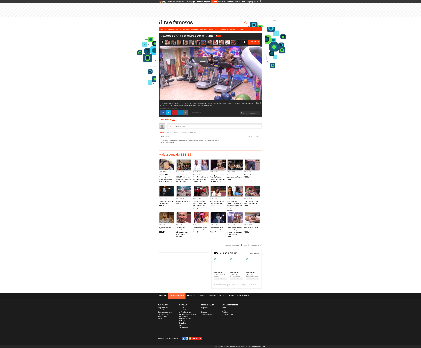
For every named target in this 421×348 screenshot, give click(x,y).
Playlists (225, 312)
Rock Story (182, 323)
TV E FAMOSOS (163, 305)
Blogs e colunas (174, 29)
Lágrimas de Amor (185, 318)
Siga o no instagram (249, 113)
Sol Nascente (183, 327)
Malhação (182, 321)
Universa (221, 2)
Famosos (230, 2)
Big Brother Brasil (163, 314)
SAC (183, 1)
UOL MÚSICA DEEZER (230, 305)
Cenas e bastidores (207, 314)
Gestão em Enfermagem (239, 285)
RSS (190, 338)
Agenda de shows (227, 314)
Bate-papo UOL (243, 296)
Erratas (245, 245)
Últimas (163, 29)
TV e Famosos (178, 22)
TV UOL (238, 2)
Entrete (214, 2)
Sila (180, 325)
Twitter (187, 338)
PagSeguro (251, 2)
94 (220, 36)
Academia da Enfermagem (222, 285)
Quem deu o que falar (199, 29)
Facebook (183, 338)
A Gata (181, 308)
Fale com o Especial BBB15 (232, 245)
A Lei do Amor (183, 310)
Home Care (252, 285)
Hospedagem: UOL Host (258, 346)
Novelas (186, 29)
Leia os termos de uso (167, 142)
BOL (244, 2)
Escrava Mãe (183, 316)
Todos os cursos (254, 253)
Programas (225, 310)
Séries (223, 29)
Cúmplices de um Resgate (187, 314)
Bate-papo (191, 2)
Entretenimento (177, 296)
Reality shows (214, 29)
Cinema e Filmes (207, 305)
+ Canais (240, 29)
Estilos (224, 308)
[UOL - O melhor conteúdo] (162, 2)
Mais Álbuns (254, 42)
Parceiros (231, 29)
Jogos (231, 296)
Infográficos (204, 308)
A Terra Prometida (185, 312)
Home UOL (162, 296)
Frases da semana (164, 310)
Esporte (207, 2)
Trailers (203, 310)
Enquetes (204, 312)
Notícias (200, 2)
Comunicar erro (256, 245)
